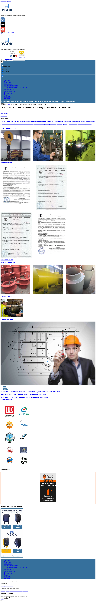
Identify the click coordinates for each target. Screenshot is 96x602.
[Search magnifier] (2, 62)
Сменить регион (8, 34)
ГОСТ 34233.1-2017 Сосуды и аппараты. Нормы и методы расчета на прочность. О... (25, 394)
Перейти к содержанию (6, 1)
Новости (7, 98)
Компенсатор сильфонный (8, 126)
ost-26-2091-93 (4, 116)
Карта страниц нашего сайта (7, 586)
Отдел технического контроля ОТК (16, 87)
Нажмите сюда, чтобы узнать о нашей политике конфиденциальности (14, 591)
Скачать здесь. (4, 113)
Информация (8, 104)
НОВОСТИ (5, 389)
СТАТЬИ (5, 388)
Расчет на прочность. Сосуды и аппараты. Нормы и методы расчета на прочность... (24, 397)
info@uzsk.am (11, 32)
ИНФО (4, 386)
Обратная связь (4, 33)
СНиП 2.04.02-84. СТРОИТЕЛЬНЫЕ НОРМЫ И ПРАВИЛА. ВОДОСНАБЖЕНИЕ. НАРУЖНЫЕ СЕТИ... (31, 392)
